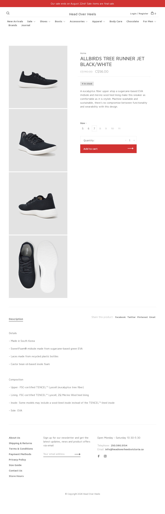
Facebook (120, 317)
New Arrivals (15, 21)
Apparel (97, 21)
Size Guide (15, 465)
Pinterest (142, 317)
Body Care (116, 21)
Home (83, 53)
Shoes (43, 21)
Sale (29, 21)
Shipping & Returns (20, 443)
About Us (14, 437)
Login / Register (139, 13)
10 (112, 128)
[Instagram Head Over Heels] (105, 456)
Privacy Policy (17, 459)
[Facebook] (98, 456)
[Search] (8, 13)
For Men (148, 21)
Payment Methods (20, 454)
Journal (25, 25)
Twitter (131, 317)
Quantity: (89, 140)
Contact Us (15, 470)
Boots (58, 21)
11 (119, 128)
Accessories (77, 21)
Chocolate (132, 21)
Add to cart (90, 148)
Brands (13, 25)
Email (152, 317)
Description (16, 318)
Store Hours (16, 476)
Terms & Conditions (21, 448)
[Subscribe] (76, 453)
